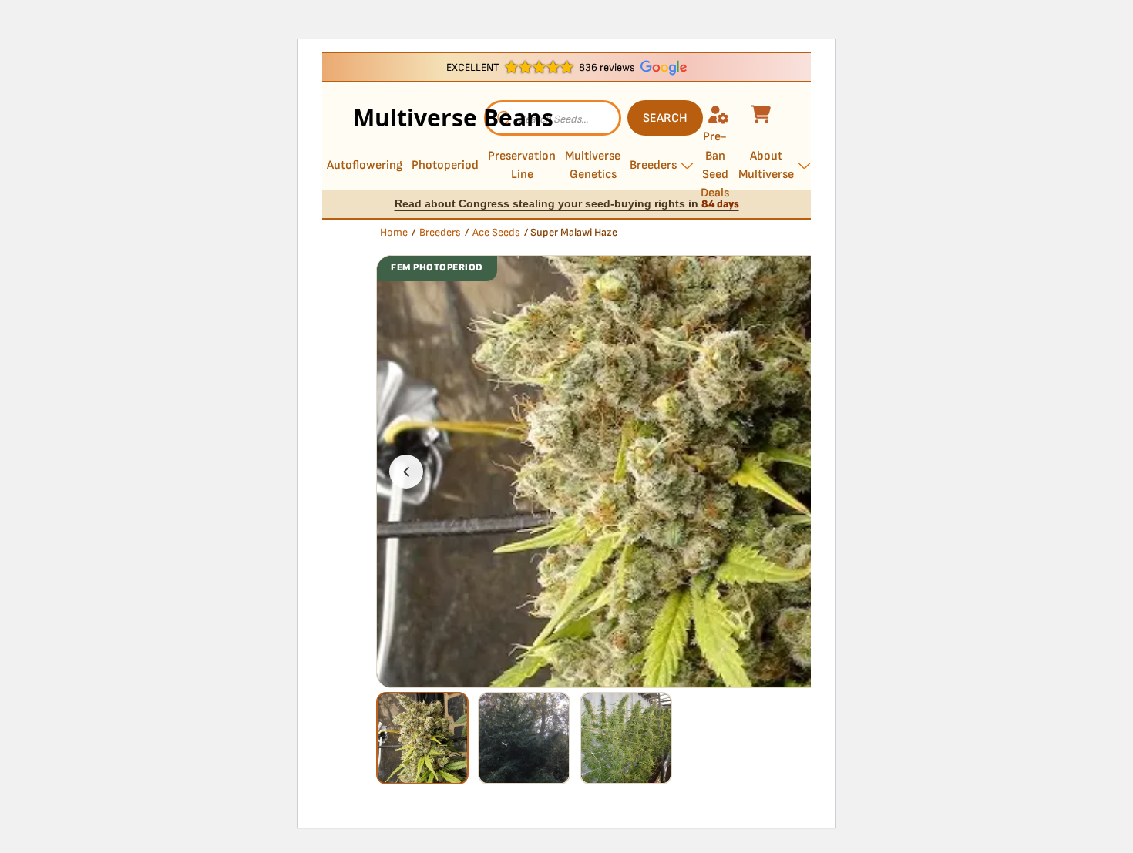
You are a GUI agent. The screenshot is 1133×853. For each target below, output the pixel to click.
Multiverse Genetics (592, 165)
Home (394, 232)
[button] (406, 472)
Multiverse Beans (418, 117)
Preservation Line (522, 165)
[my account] (720, 113)
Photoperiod (445, 165)
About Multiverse (766, 165)
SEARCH (665, 118)
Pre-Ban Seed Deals (715, 165)
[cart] (762, 113)
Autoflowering (364, 165)
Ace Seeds (496, 232)
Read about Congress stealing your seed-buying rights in (567, 203)
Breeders (653, 165)
